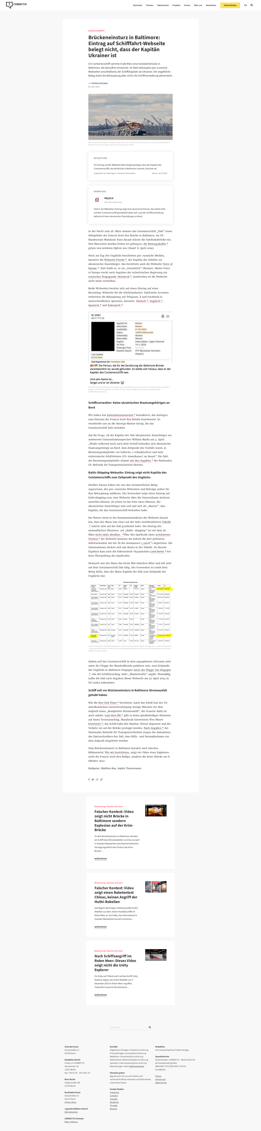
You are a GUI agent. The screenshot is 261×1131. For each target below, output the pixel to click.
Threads (113, 1105)
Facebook (114, 1102)
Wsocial (113, 1108)
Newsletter (211, 5)
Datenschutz (161, 1082)
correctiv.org (16, 5)
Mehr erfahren (71, 1121)
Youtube (113, 1099)
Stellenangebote (136, 1066)
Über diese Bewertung (113, 202)
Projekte (176, 5)
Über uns (198, 5)
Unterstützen (230, 5)
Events (187, 5)
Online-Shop (70, 1102)
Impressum (160, 1079)
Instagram (114, 1092)
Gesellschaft (96, 30)
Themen (149, 5)
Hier (112, 1076)
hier (187, 1050)
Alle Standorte (71, 1112)
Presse (158, 1076)
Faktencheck (163, 5)
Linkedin (114, 1095)
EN (245, 5)
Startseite (137, 5)
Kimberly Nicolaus (100, 83)
